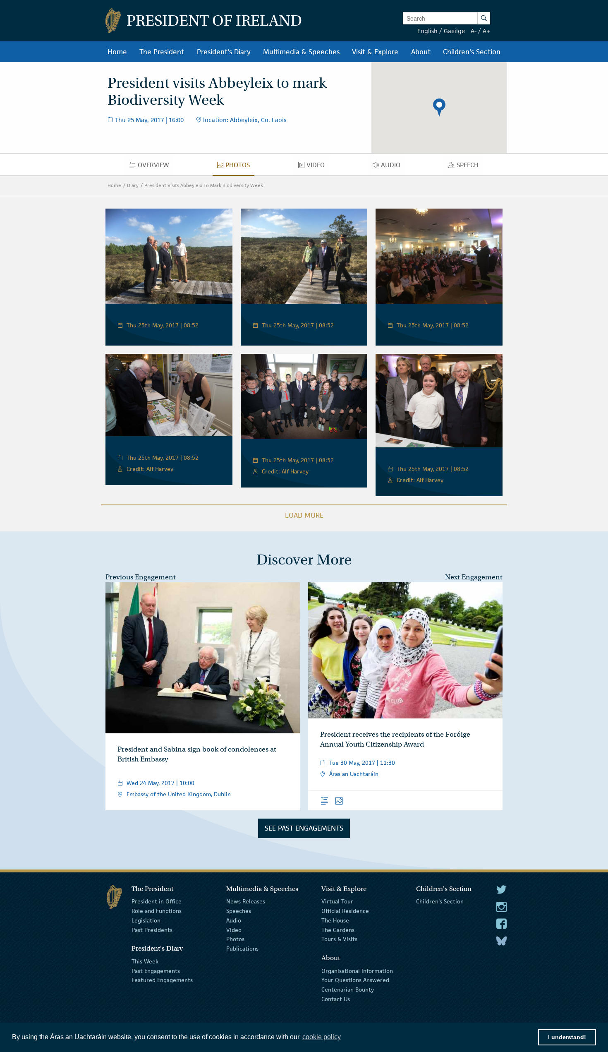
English (427, 31)
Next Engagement (474, 577)
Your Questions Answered (355, 980)
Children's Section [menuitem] (471, 51)
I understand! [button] (567, 1037)
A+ (486, 31)
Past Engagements (156, 970)
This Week (145, 961)
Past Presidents (152, 929)
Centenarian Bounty (347, 989)
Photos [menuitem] (239, 167)
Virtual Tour (337, 901)
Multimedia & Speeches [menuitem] (301, 51)
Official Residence (345, 911)
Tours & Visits (339, 939)
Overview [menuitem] (156, 167)
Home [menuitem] (117, 51)
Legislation (146, 920)
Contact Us (335, 999)
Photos (235, 939)
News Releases (245, 901)
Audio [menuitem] (393, 167)
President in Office (157, 901)
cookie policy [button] (321, 1036)
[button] (439, 107)
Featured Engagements (162, 980)
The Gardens (337, 929)
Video (234, 929)
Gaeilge (454, 31)
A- (473, 31)
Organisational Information (357, 970)
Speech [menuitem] (470, 167)
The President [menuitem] (161, 51)
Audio (233, 920)
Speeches (238, 911)
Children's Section (440, 901)
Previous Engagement (140, 577)
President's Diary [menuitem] (224, 51)
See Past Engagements (304, 828)
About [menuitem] (421, 51)
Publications (242, 948)
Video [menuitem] (317, 167)
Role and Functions (157, 911)
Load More (304, 515)
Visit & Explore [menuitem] (375, 51)
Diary (133, 185)
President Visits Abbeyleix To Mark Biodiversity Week (203, 185)
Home (114, 185)
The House (335, 920)
